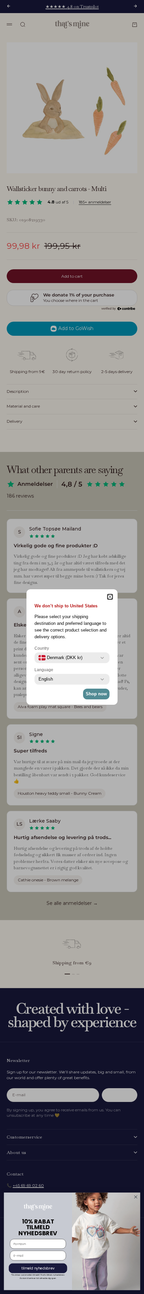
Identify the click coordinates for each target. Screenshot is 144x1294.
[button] (110, 596)
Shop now (96, 693)
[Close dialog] (135, 1197)
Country (41, 648)
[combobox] (60, 657)
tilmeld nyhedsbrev (38, 1268)
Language (43, 669)
